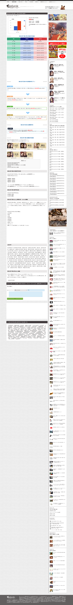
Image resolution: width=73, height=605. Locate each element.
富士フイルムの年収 (20, 330)
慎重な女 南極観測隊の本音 (59, 84)
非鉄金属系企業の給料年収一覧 (16, 602)
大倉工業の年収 (34, 331)
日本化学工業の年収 (27, 331)
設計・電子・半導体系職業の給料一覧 (23, 600)
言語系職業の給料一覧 (15, 600)
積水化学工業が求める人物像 (13, 167)
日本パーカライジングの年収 (23, 333)
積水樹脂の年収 (40, 331)
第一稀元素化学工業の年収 (19, 331)
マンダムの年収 (33, 328)
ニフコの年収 (42, 325)
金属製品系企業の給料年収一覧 (12, 601)
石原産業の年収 (34, 334)
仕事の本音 (36, 597)
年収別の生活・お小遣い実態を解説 (54, 198)
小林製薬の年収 (13, 330)
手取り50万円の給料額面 (54, 121)
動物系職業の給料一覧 (26, 598)
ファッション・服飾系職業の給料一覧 (53, 596)
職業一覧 (36, 1)
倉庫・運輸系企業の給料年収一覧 (49, 597)
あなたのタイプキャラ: (10, 290)
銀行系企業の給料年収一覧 (36, 601)
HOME (8, 1)
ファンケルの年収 (14, 328)
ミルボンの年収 (27, 328)
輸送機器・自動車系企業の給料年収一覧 (46, 600)
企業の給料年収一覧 (41, 597)
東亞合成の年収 (31, 333)
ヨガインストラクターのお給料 (55, 512)
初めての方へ (21, 1)
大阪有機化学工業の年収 (33, 330)
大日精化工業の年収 (38, 333)
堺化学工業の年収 (11, 331)
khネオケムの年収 (15, 333)
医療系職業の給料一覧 (41, 598)
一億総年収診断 (13, 1)
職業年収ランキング (44, 1)
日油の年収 (29, 329)
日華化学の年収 (40, 326)
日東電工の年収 (26, 330)
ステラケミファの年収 (42, 330)
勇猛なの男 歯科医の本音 (58, 64)
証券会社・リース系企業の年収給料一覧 (34, 600)
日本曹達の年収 (40, 334)
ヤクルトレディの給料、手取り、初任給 (56, 529)
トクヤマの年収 (28, 334)
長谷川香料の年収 (40, 328)
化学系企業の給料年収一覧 (33, 598)
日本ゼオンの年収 (26, 335)
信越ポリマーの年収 (28, 325)
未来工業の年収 (10, 325)
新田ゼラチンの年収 (28, 326)
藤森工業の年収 (17, 325)
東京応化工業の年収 (22, 334)
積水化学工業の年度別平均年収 (14, 162)
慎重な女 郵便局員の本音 (58, 71)
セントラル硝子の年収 (41, 335)
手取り (26, 1)
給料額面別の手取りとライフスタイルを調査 (55, 106)
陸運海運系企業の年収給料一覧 (45, 601)
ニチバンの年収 (33, 332)
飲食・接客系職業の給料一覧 (35, 602)
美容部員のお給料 (53, 510)
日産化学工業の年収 (14, 334)
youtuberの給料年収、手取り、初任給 (56, 521)
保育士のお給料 (52, 515)
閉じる (24, 160)
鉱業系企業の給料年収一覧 (28, 601)
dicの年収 (39, 329)
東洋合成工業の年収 (20, 326)
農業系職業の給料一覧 (55, 600)
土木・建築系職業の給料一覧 (57, 598)
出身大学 (9, 166)
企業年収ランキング (52, 1)
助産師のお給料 (52, 513)
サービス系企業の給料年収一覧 (43, 596)
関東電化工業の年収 (26, 332)
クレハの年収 (15, 335)
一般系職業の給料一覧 (61, 596)
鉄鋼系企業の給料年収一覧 (20, 601)
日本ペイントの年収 (23, 329)
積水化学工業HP (11, 280)
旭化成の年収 (18, 338)
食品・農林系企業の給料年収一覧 (25, 602)
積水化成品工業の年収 (40, 332)
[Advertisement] (27, 69)
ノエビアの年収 (34, 326)
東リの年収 (22, 325)
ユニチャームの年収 (35, 325)
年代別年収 (31, 1)
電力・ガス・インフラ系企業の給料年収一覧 (55, 601)
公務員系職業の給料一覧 (58, 597)
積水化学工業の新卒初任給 (13, 163)
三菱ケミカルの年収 (11, 338)
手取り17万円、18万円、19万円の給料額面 (57, 108)
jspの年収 (14, 326)
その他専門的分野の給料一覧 (34, 596)
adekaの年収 (34, 329)
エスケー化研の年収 (21, 328)
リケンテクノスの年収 (18, 332)
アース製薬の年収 (16, 329)
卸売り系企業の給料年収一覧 (48, 598)
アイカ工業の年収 (33, 335)
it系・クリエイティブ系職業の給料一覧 (24, 596)
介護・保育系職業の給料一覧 (31, 597)
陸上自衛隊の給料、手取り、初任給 (56, 525)
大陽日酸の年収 (20, 335)
